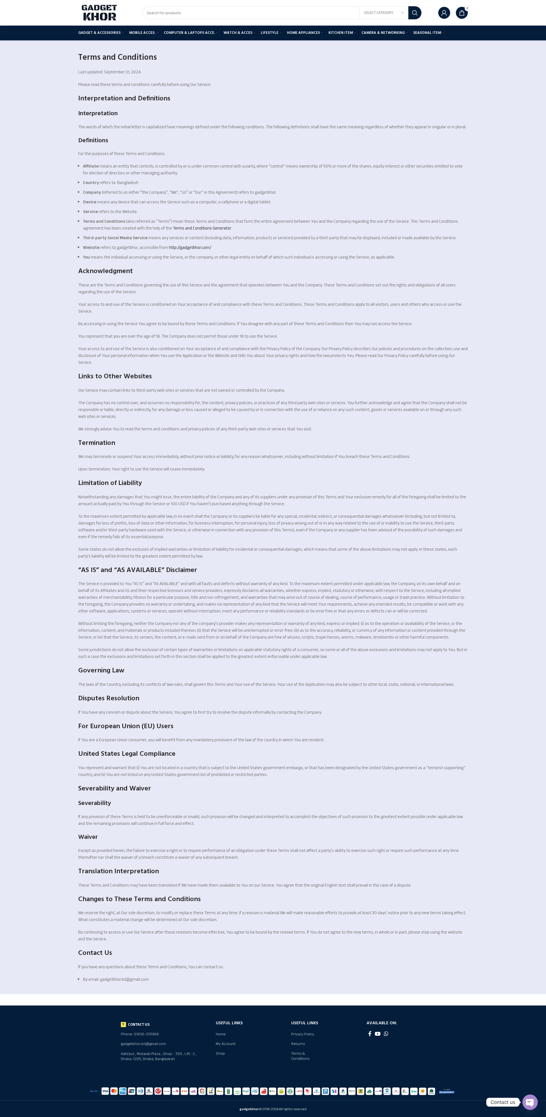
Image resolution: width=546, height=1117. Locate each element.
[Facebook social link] (370, 1033)
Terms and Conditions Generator (202, 228)
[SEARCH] (414, 12)
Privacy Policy (302, 1034)
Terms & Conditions (300, 1056)
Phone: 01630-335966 (140, 1034)
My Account (225, 1044)
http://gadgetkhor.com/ (190, 247)
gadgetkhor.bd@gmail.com (143, 1044)
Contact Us (139, 1024)
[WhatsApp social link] (386, 1033)
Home (221, 1034)
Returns (298, 1044)
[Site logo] (99, 12)
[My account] (444, 12)
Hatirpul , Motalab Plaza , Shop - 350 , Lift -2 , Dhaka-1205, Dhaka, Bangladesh (159, 1056)
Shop (220, 1053)
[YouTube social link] (377, 1033)
